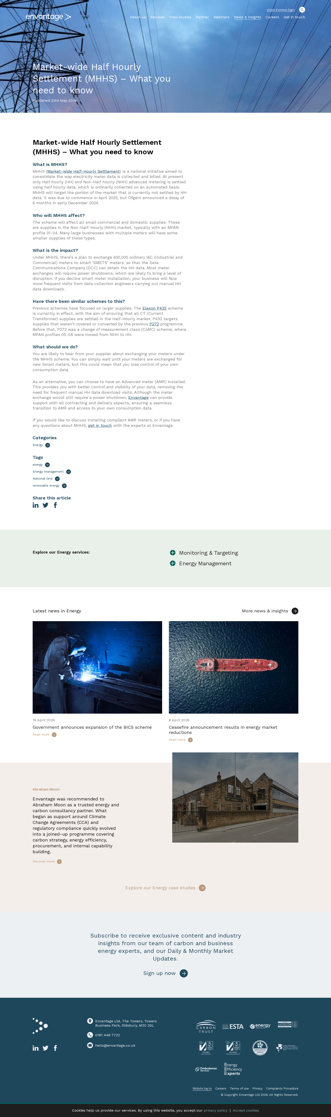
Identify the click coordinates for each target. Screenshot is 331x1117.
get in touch (100, 425)
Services (157, 17)
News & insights (247, 17)
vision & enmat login (281, 9)
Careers (272, 17)
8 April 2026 (179, 720)
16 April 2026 (44, 720)
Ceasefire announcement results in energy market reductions (223, 729)
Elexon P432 (154, 308)
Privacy (257, 1088)
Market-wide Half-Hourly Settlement (83, 171)
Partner (202, 17)
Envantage (138, 397)
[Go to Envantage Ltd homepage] (48, 17)
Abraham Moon (46, 789)
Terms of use (239, 1088)
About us (138, 17)
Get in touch (294, 17)
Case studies (180, 17)
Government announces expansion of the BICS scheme (92, 727)
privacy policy (215, 1110)
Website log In (202, 1088)
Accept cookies (246, 1110)
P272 (154, 324)
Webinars (221, 17)
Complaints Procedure (282, 1088)
